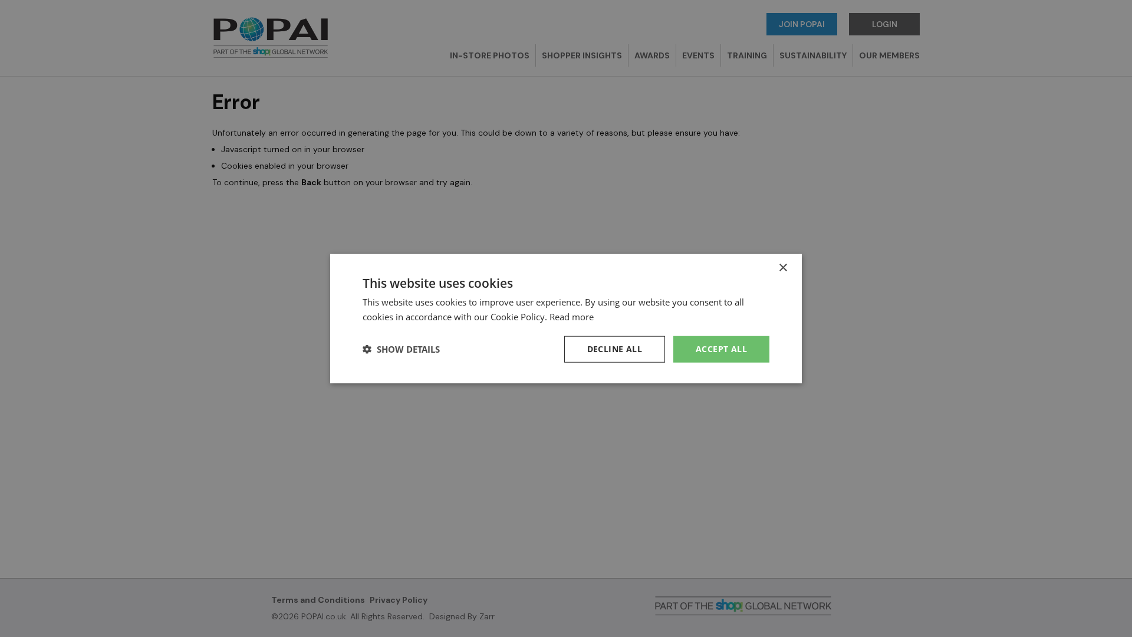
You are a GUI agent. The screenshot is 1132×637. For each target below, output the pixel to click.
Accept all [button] (721, 348)
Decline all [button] (614, 348)
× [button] (782, 268)
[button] (401, 349)
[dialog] (566, 318)
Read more (571, 317)
